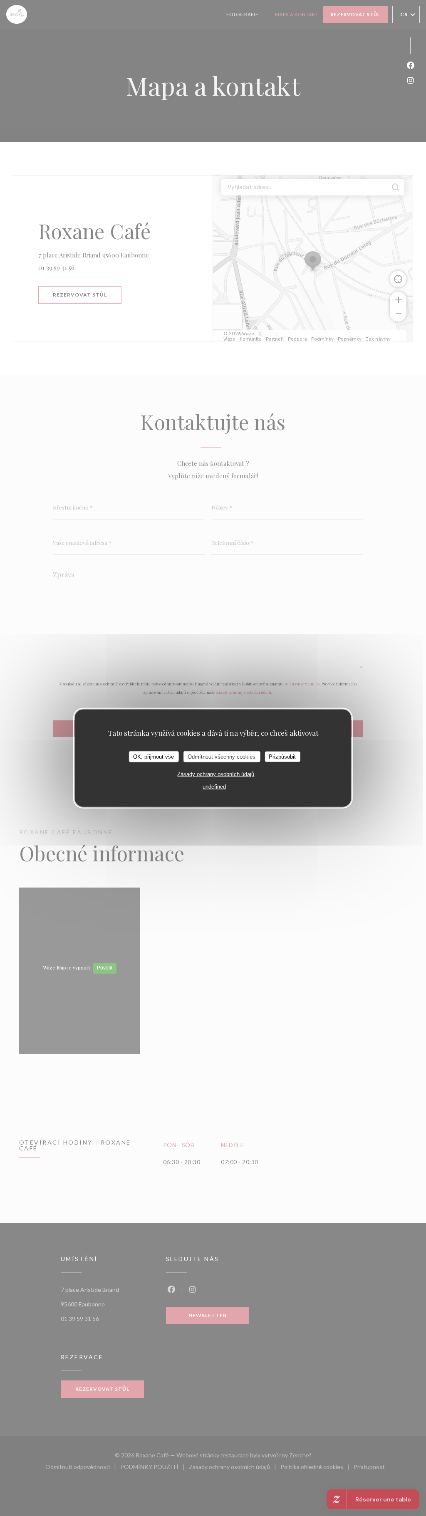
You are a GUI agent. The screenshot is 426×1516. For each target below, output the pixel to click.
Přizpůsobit (282, 756)
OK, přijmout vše (153, 756)
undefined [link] (214, 787)
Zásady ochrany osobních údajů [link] (215, 774)
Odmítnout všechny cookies (221, 756)
